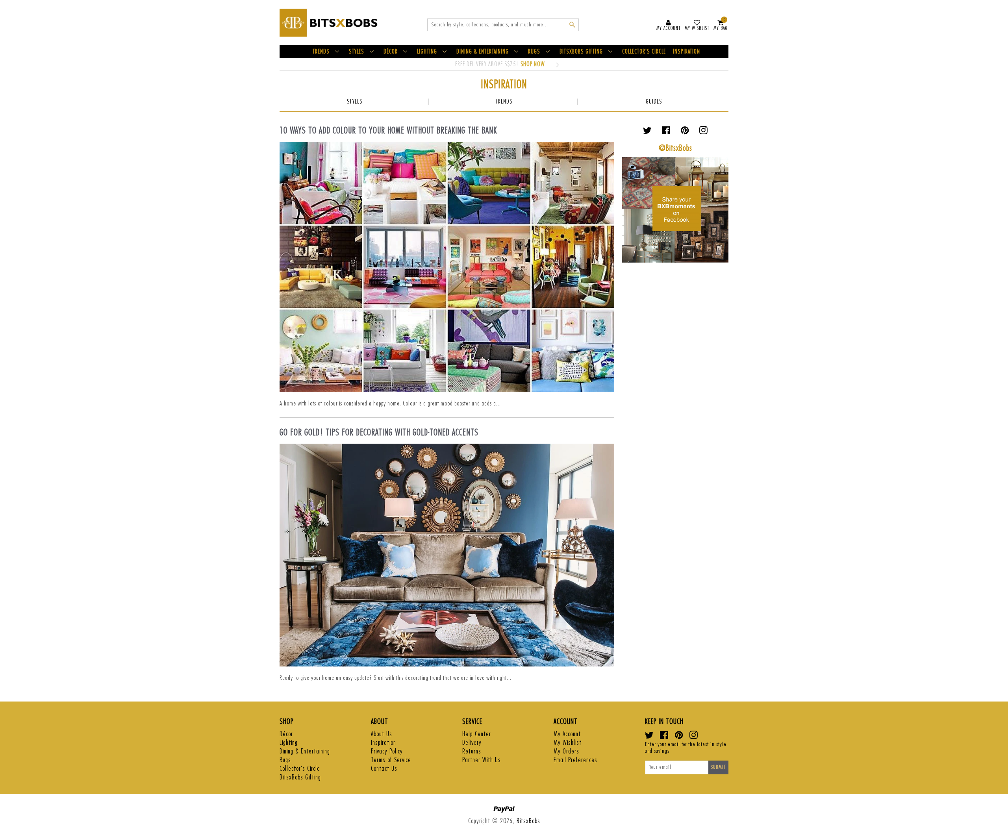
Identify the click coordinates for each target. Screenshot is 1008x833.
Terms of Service (391, 760)
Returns (471, 751)
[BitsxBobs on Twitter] (647, 132)
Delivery (472, 742)
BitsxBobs (528, 821)
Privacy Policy (387, 751)
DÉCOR (391, 52)
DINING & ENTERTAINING (482, 52)
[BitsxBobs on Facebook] (666, 132)
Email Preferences (575, 760)
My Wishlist (568, 742)
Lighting (289, 742)
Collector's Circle (300, 768)
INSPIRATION (686, 52)
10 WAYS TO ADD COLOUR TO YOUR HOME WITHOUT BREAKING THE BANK (388, 130)
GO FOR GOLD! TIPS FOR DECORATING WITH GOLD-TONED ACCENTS (379, 432)
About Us (381, 734)
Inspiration (383, 742)
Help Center (476, 734)
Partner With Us (481, 760)
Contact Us (384, 768)
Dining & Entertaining (305, 751)
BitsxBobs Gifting (300, 777)
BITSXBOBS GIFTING (581, 52)
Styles (354, 101)
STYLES (356, 52)
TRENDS (321, 52)
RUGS (534, 52)
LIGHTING (427, 52)
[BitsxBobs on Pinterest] (684, 132)
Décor (286, 734)
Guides (654, 101)
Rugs (285, 760)
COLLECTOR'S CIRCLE (644, 52)
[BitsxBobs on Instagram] (703, 132)
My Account (567, 734)
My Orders (566, 751)
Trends (504, 101)
